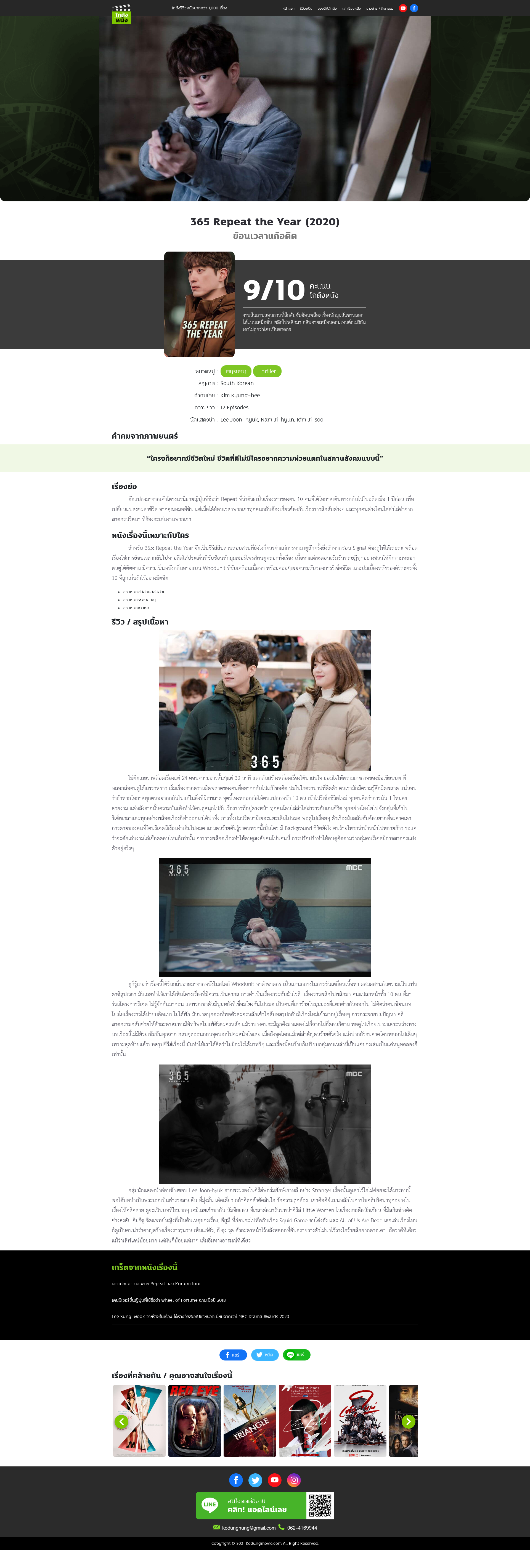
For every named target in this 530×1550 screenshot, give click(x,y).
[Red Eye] (194, 1421)
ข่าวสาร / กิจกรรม (379, 8)
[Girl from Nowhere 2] (360, 1421)
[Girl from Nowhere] (305, 1421)
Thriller (267, 371)
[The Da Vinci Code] (415, 1421)
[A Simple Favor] (139, 1421)
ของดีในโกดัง (327, 8)
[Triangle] (249, 1421)
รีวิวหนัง (306, 8)
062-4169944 (302, 1528)
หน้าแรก (288, 8)
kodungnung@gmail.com (249, 1528)
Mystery (236, 371)
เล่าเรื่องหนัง (351, 8)
